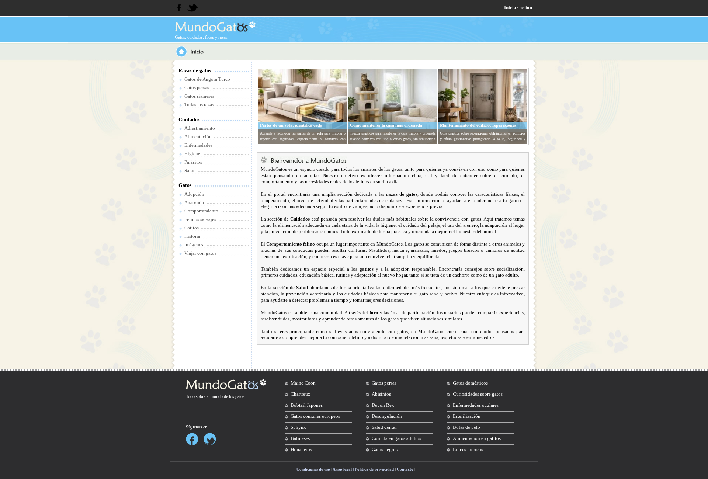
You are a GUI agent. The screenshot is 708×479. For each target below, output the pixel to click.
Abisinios (381, 394)
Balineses (300, 438)
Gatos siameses (199, 96)
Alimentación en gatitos (477, 438)
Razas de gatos (194, 70)
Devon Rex (383, 405)
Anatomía (194, 202)
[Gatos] (214, 26)
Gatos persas (196, 87)
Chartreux (300, 394)
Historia (192, 236)
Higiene (192, 153)
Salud (190, 170)
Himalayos (301, 449)
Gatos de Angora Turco (207, 79)
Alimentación (198, 136)
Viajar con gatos (200, 253)
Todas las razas (199, 104)
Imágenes (193, 244)
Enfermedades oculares (476, 405)
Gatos (184, 185)
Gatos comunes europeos (315, 416)
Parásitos (193, 162)
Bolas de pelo (466, 427)
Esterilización (466, 416)
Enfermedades (198, 145)
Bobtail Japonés (307, 405)
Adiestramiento (199, 128)
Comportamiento (201, 211)
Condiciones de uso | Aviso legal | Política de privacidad (345, 469)
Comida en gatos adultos (396, 438)
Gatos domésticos (470, 383)
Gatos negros (385, 449)
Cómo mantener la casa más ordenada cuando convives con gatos (386, 128)
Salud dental (384, 427)
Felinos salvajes (200, 219)
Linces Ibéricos (468, 449)
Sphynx (298, 427)
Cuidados (188, 119)
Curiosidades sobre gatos (478, 394)
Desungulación (387, 416)
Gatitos (191, 227)
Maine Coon (303, 383)
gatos (239, 396)
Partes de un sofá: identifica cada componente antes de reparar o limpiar (296, 128)
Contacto (405, 469)
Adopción (194, 194)
